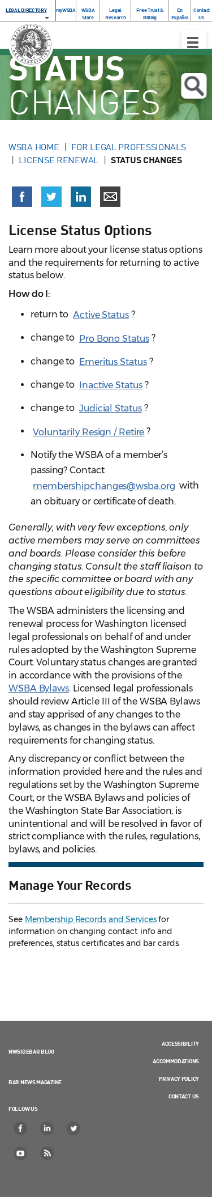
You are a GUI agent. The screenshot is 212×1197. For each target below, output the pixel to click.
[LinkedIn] (47, 1128)
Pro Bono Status (114, 338)
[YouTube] (20, 1153)
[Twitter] (74, 1128)
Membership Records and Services (91, 919)
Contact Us (201, 13)
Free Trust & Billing (149, 13)
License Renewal (58, 159)
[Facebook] (20, 1128)
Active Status (101, 314)
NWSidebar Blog (31, 1051)
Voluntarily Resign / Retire (88, 432)
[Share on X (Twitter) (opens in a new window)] (51, 196)
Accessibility (180, 1043)
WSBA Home (33, 146)
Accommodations (176, 1061)
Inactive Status (110, 385)
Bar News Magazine (35, 1082)
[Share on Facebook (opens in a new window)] (22, 196)
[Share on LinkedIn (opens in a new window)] (80, 196)
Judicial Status (110, 408)
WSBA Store (88, 13)
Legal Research (115, 13)
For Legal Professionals (128, 146)
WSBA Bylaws (38, 688)
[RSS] (47, 1153)
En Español (180, 13)
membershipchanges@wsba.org (104, 486)
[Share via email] (110, 196)
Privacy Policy (179, 1078)
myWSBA (66, 10)
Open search (193, 86)
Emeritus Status (113, 361)
